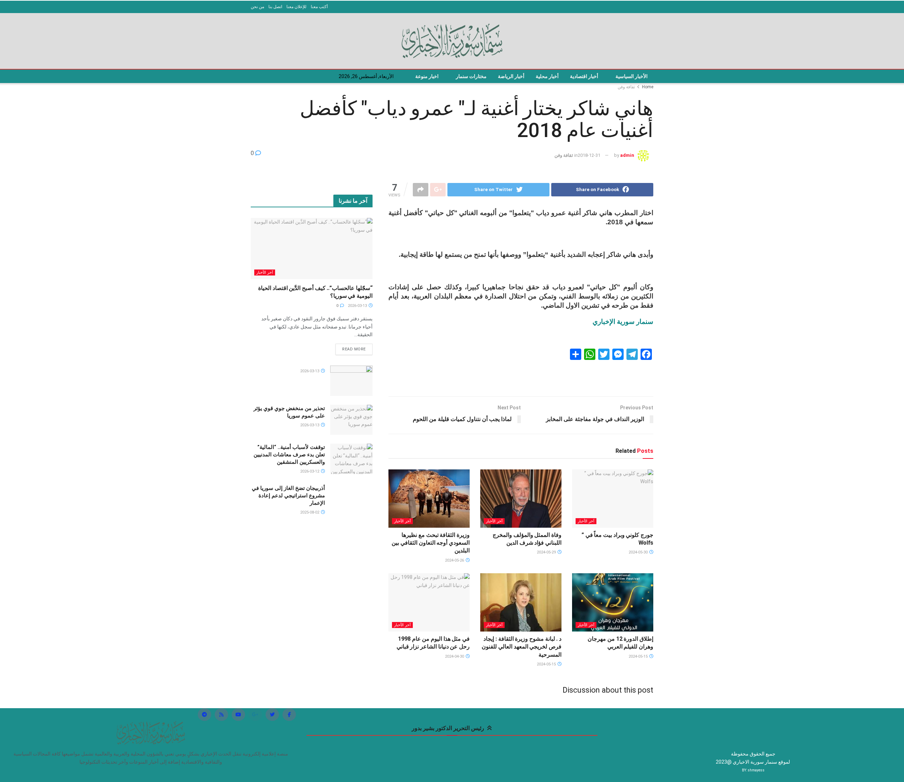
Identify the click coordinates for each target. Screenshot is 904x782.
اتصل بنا (275, 6)
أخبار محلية (547, 76)
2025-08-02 (310, 512)
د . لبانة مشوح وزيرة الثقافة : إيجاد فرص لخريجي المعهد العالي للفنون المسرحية (521, 646)
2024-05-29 (547, 552)
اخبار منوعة (427, 76)
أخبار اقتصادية (584, 76)
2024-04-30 (455, 656)
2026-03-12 (310, 471)
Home (647, 86)
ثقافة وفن (626, 86)
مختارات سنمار (471, 76)
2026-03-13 (358, 305)
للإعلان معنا (296, 6)
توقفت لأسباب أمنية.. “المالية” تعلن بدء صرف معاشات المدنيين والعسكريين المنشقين (289, 454)
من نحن (257, 6)
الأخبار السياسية (631, 76)
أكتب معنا (319, 6)
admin (627, 155)
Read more (354, 349)
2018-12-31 (589, 155)
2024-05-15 (639, 656)
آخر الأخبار (586, 521)
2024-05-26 (455, 560)
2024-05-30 (639, 552)
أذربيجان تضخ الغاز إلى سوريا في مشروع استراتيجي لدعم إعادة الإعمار (288, 495)
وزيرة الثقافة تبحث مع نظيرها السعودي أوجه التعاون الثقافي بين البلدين (431, 543)
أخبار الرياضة (511, 76)
